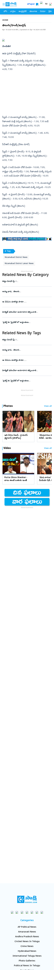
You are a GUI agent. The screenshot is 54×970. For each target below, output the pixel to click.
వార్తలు (12, 11)
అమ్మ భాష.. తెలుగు (24, 291)
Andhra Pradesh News (27, 936)
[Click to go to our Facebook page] (12, 912)
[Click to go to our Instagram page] (27, 912)
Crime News (27, 946)
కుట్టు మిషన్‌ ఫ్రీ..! (24, 281)
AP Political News (27, 927)
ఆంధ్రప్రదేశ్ (22, 11)
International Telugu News (27, 956)
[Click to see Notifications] (50, 4)
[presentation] (6, 421)
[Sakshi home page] (27, 899)
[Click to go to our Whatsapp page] (17, 912)
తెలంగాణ (33, 11)
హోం (5, 11)
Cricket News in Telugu (27, 941)
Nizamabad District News (16, 257)
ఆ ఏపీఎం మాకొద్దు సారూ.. (26, 302)
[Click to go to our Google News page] (42, 912)
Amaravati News (27, 931)
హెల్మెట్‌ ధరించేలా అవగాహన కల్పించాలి (26, 312)
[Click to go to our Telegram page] (37, 912)
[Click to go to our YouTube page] (32, 912)
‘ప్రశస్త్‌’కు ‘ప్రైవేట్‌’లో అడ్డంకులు (27, 322)
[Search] (37, 4)
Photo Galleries (27, 960)
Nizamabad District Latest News (19, 263)
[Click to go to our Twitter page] (22, 912)
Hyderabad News (27, 951)
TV (46, 4)
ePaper (31, 4)
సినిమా (42, 11)
